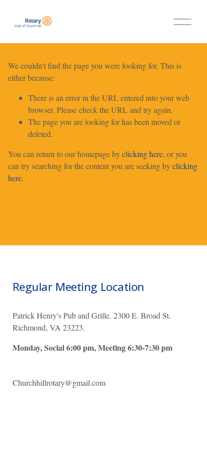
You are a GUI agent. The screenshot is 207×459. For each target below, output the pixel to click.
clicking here (142, 153)
